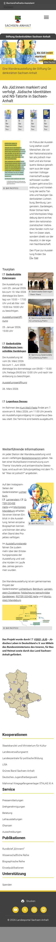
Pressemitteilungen (12, 800)
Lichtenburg (25, 492)
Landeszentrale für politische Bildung (22, 758)
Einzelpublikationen (13, 867)
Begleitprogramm (31, 458)
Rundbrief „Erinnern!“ (13, 848)
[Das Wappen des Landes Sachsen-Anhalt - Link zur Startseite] (17, 21)
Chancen (7, 825)
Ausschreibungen (11, 831)
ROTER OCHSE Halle (27, 596)
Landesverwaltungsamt (15, 751)
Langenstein (12, 499)
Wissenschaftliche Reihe (15, 855)
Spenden (7, 884)
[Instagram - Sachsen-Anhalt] (34, 910)
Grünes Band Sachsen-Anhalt (18, 770)
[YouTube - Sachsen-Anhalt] (15, 910)
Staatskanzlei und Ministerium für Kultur (24, 745)
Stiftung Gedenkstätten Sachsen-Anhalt (28, 36)
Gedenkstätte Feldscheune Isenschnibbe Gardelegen (14, 347)
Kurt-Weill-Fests (28, 407)
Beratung (7, 812)
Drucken (28, 901)
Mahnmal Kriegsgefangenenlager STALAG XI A (27, 783)
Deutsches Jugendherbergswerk (19, 777)
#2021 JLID (40, 639)
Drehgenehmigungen (13, 806)
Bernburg (38, 588)
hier (36, 257)
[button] (19, 3)
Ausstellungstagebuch (18, 543)
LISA (4, 764)
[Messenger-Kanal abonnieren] (43, 910)
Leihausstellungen (12, 819)
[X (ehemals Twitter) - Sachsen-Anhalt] (25, 910)
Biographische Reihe (13, 861)
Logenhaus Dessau (16, 401)
